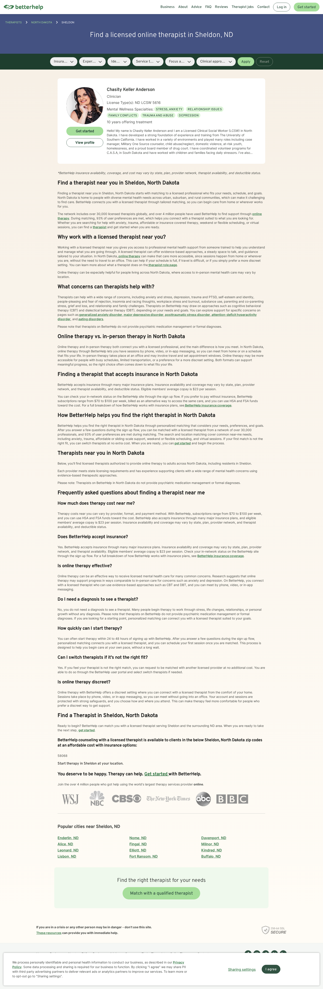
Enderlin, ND (68, 838)
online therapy (129, 256)
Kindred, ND (211, 850)
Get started (307, 7)
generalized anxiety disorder (100, 314)
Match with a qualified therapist (161, 893)
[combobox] (63, 61)
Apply (245, 62)
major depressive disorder (143, 314)
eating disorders (90, 319)
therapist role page (162, 265)
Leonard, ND (68, 850)
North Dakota (41, 22)
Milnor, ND (210, 844)
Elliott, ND (137, 850)
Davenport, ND (213, 838)
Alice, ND (65, 844)
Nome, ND (138, 838)
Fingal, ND (138, 844)
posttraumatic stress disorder (187, 314)
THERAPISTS (13, 22)
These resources (49, 933)
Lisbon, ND (67, 856)
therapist (99, 227)
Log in (282, 7)
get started (182, 443)
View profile (84, 143)
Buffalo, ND (211, 856)
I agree (271, 969)
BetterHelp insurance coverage (207, 405)
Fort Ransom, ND (143, 856)
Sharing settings (242, 969)
